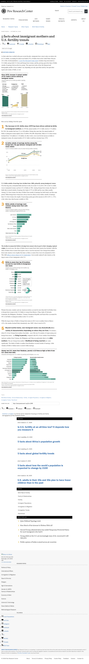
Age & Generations (6, 585)
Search (57, 10)
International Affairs (7, 571)
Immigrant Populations (33, 397)
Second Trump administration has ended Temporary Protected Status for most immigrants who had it (44, 531)
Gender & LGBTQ (6, 589)
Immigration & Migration (45, 397)
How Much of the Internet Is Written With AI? (36, 525)
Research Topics (8, 19)
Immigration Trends (6, 400)
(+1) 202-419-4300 (6, 562)
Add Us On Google (7, 48)
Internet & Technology (7, 602)
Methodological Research (8, 610)
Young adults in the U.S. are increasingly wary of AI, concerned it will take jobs (44, 537)
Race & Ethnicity (6, 578)
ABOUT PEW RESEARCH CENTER (9, 649)
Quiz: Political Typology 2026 (30, 521)
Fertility (25, 397)
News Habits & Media (7, 606)
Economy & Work (6, 595)
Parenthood (14, 400)
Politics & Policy (6, 567)
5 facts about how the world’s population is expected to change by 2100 (40, 467)
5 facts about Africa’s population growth (39, 441)
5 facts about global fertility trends (36, 453)
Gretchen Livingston (8, 52)
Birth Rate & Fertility (6, 397)
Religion (3, 582)
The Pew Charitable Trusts (24, 653)
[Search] (86, 11)
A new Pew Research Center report (28, 61)
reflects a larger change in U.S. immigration (19, 255)
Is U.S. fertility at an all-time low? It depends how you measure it (43, 428)
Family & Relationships (17, 397)
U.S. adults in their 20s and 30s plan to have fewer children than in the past (44, 481)
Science (3, 599)
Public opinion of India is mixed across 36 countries (38, 542)
